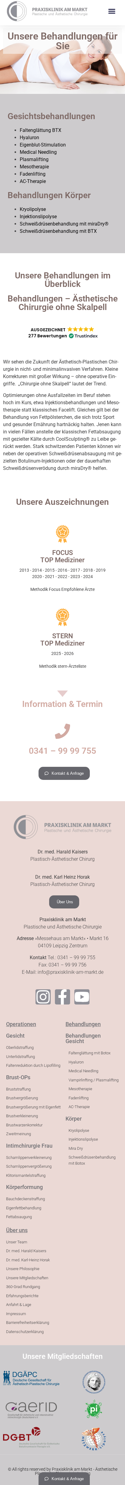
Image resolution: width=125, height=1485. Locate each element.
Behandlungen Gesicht (83, 1038)
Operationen (21, 1024)
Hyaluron (29, 137)
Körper (74, 1118)
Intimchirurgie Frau (29, 1145)
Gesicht (15, 1035)
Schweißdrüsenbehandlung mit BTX (58, 231)
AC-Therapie (33, 181)
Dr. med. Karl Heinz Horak (62, 877)
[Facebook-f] (62, 996)
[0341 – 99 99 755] (62, 731)
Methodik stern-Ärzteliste (62, 666)
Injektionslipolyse (38, 216)
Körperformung (24, 1187)
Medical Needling (38, 152)
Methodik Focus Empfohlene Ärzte (62, 589)
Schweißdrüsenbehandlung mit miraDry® (64, 224)
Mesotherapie (34, 167)
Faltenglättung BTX (40, 130)
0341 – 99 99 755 (62, 751)
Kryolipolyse (33, 209)
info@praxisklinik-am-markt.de (70, 972)
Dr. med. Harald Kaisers (63, 852)
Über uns (17, 1230)
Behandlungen (83, 1024)
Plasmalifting (34, 159)
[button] (111, 11)
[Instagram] (43, 996)
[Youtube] (82, 996)
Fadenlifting (33, 174)
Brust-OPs (18, 1077)
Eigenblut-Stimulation (43, 145)
